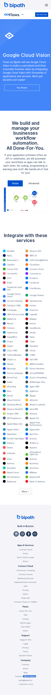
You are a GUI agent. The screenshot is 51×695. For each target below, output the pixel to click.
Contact (25, 664)
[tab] (15, 183)
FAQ (25, 586)
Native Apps (25, 623)
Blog (25, 672)
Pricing (25, 590)
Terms (25, 651)
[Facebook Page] (28, 533)
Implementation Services (25, 582)
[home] (24, 5)
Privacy (25, 648)
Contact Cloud (25, 549)
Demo (25, 594)
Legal (25, 644)
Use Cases (25, 627)
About (25, 668)
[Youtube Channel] (34, 533)
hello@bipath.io (25, 680)
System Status (25, 655)
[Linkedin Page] (16, 533)
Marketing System (25, 578)
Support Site (25, 640)
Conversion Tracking (25, 570)
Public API (25, 598)
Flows (25, 553)
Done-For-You (25, 611)
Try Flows (22, 87)
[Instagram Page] (22, 533)
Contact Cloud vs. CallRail (25, 602)
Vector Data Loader (25, 557)
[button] (46, 5)
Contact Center (25, 574)
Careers (25, 676)
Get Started (42, 14)
